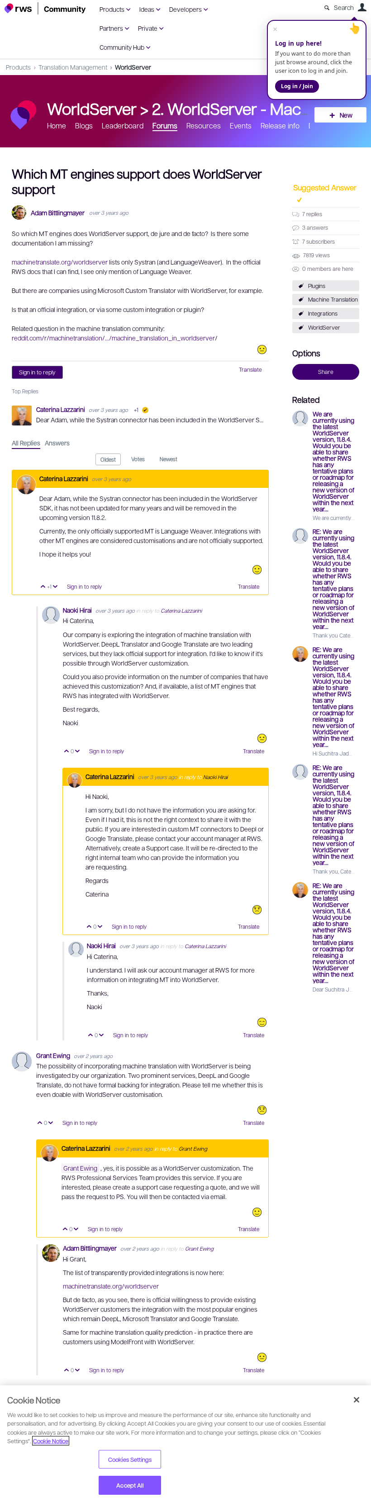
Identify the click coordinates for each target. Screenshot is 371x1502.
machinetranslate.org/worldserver (60, 262)
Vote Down (55, 587)
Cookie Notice (50, 1441)
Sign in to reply (37, 372)
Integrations (323, 313)
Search (344, 7)
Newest (168, 459)
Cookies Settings (130, 1459)
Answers (57, 443)
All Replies (26, 443)
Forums (164, 125)
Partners (111, 28)
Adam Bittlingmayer (58, 213)
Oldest (108, 459)
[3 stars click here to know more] (262, 349)
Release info (280, 125)
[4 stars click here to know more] (257, 569)
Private (147, 28)
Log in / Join (297, 86)
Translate (250, 369)
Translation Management (72, 67)
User (361, 7)
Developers (185, 9)
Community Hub (122, 47)
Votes (138, 459)
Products (112, 9)
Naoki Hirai (78, 610)
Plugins (316, 285)
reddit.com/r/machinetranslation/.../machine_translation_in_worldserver (113, 338)
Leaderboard (122, 125)
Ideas (146, 9)
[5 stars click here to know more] (262, 1022)
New (346, 115)
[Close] (356, 1400)
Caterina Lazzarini (61, 409)
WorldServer (133, 67)
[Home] (45, 8)
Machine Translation (333, 299)
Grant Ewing (53, 1055)
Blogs (84, 125)
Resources (203, 125)
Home (56, 125)
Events (241, 125)
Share (325, 371)
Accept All (129, 1485)
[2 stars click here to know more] (257, 909)
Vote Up (43, 587)
